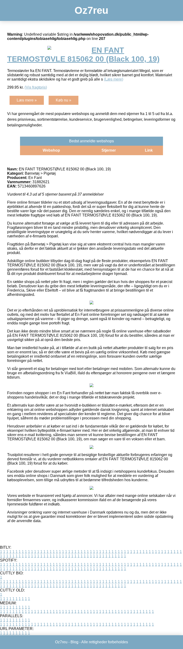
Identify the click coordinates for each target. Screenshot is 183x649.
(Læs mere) (113, 79)
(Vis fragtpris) (36, 87)
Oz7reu (91, 10)
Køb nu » (63, 100)
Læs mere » (27, 100)
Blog (74, 642)
